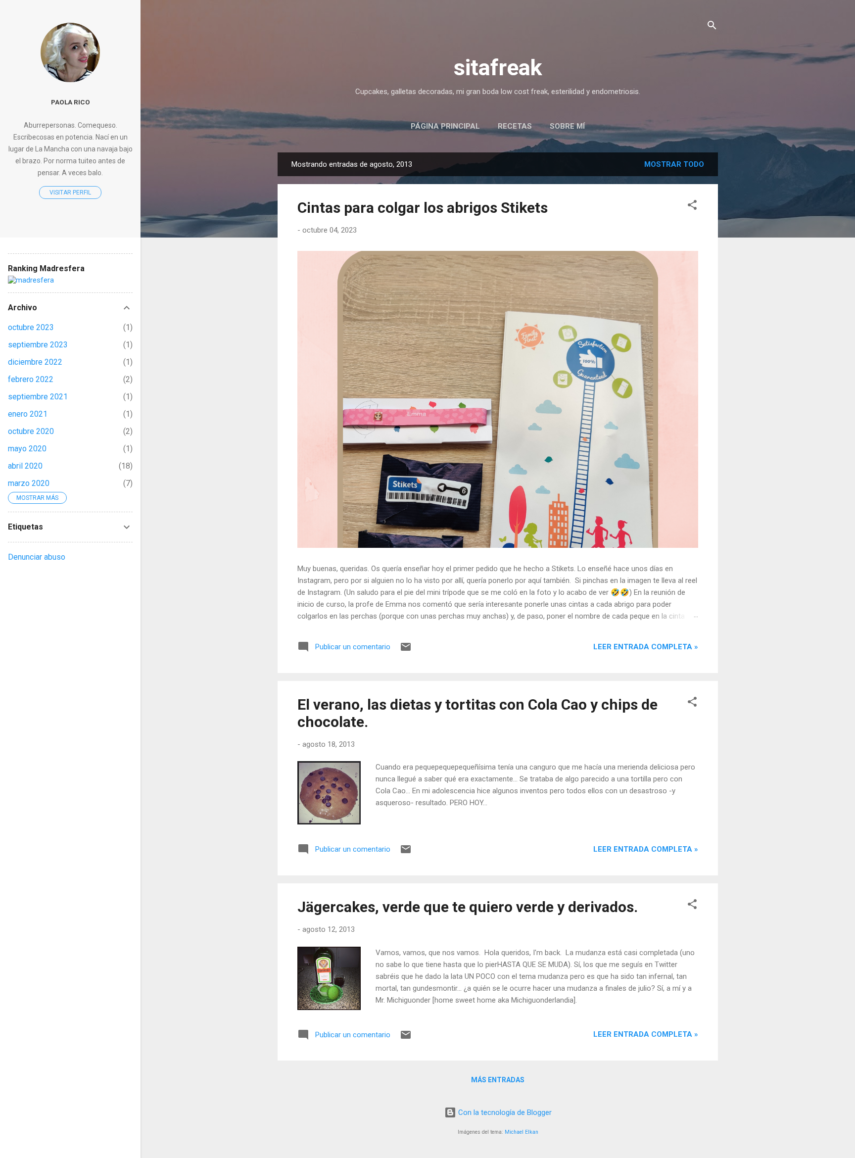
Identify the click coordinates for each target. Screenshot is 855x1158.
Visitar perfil (70, 192)
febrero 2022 (30, 379)
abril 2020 (25, 466)
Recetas (515, 126)
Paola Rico (70, 102)
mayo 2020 (27, 448)
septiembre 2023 (38, 344)
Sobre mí (567, 126)
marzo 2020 (28, 483)
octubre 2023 (31, 327)
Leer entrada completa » (645, 646)
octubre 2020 (31, 431)
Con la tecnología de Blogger (504, 1112)
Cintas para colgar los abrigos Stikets (422, 207)
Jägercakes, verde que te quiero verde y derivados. (467, 907)
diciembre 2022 (35, 362)
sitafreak (498, 67)
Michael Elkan (521, 1132)
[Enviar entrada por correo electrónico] (406, 650)
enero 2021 (28, 414)
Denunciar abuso (36, 557)
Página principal (445, 126)
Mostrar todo (674, 164)
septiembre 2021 (38, 396)
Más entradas (497, 1080)
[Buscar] (712, 27)
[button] (692, 206)
